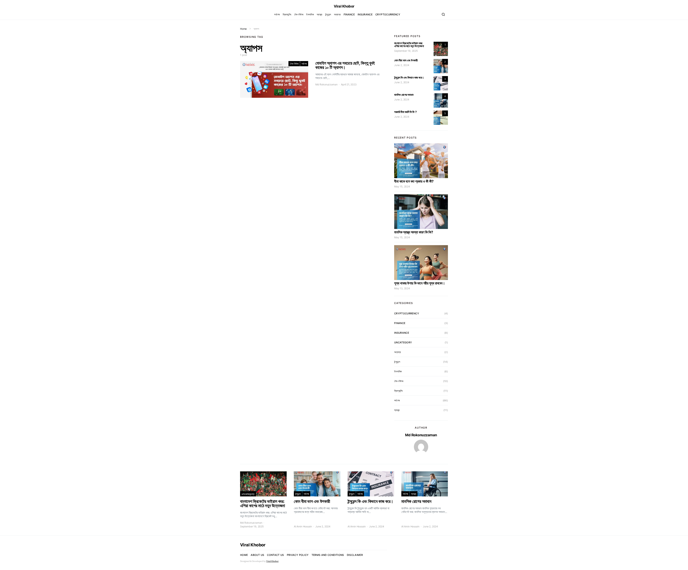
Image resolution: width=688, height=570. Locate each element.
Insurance (365, 14)
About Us (257, 554)
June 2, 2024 (401, 65)
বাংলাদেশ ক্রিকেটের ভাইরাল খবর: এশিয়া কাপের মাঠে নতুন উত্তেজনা (409, 44)
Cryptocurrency (387, 14)
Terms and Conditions (328, 554)
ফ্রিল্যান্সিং (287, 14)
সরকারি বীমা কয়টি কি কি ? (405, 112)
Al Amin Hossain (303, 526)
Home (243, 28)
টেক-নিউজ (298, 14)
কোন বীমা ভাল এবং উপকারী (406, 60)
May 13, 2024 (402, 288)
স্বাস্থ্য (319, 14)
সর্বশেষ (277, 14)
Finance (349, 14)
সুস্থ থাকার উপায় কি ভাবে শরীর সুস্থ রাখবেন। (419, 283)
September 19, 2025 (406, 50)
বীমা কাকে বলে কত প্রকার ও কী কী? (414, 181)
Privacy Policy (298, 554)
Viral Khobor (344, 6)
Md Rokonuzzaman (326, 84)
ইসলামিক (310, 14)
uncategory (403, 342)
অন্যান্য (337, 14)
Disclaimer (355, 554)
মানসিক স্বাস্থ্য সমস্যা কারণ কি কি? (413, 232)
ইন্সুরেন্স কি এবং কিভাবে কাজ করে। (409, 77)
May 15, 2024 (402, 186)
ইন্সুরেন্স (328, 14)
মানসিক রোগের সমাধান (404, 94)
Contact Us (275, 554)
